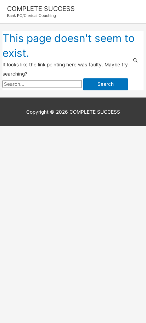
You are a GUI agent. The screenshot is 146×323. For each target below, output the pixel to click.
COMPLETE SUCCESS (41, 8)
